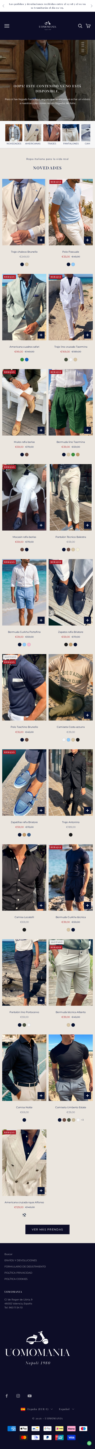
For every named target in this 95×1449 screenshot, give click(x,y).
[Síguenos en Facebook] (6, 1396)
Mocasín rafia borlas (24, 537)
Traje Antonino (71, 822)
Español (64, 1409)
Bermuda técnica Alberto (71, 1012)
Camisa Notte (24, 1107)
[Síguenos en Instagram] (18, 1396)
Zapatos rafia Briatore (70, 631)
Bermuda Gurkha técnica (71, 917)
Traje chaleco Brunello (24, 251)
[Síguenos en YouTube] (29, 1396)
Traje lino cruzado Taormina (70, 346)
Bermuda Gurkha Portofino (24, 631)
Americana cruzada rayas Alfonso (24, 1202)
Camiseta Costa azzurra (71, 726)
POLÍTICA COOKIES (16, 1278)
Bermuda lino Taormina (71, 442)
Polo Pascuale (70, 251)
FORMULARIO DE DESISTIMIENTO (25, 1266)
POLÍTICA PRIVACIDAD (18, 1272)
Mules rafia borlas (24, 442)
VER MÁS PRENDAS (47, 1229)
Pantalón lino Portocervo (24, 1012)
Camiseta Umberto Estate (70, 1107)
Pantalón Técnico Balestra (70, 537)
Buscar (8, 1254)
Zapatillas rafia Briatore (24, 822)
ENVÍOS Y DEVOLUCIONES (20, 1260)
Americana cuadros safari (24, 346)
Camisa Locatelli (24, 917)
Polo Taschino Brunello (24, 726)
